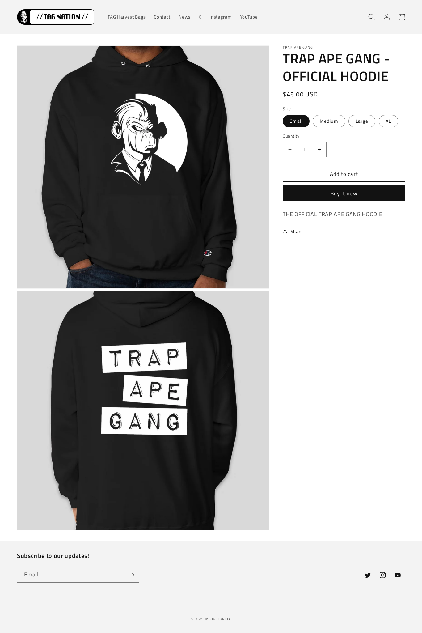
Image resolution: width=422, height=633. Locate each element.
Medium (329, 121)
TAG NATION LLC (218, 618)
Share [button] (297, 231)
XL (388, 121)
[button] (371, 17)
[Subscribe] (131, 575)
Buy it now (344, 193)
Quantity (291, 136)
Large (362, 121)
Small (296, 121)
